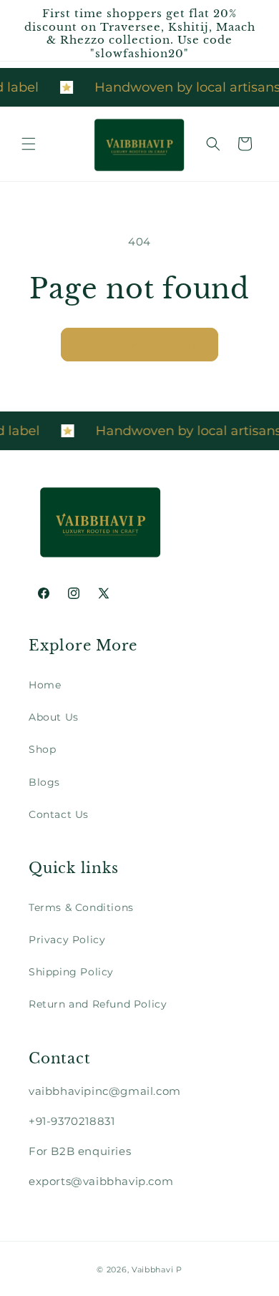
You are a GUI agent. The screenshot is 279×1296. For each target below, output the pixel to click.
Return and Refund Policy (98, 1004)
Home (45, 684)
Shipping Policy (71, 971)
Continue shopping (139, 344)
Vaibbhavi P (157, 1270)
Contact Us (59, 814)
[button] (28, 144)
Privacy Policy (67, 939)
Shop (42, 749)
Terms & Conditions (81, 907)
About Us (54, 717)
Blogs (44, 782)
